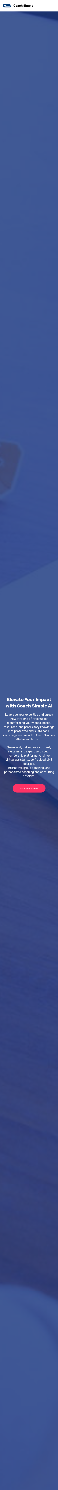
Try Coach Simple (29, 788)
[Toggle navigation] (53, 5)
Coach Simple (23, 5)
